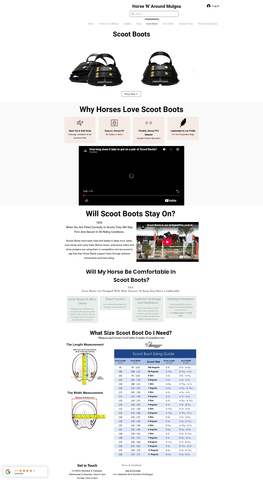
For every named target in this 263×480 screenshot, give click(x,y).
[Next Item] (193, 70)
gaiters (175, 312)
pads (181, 312)
